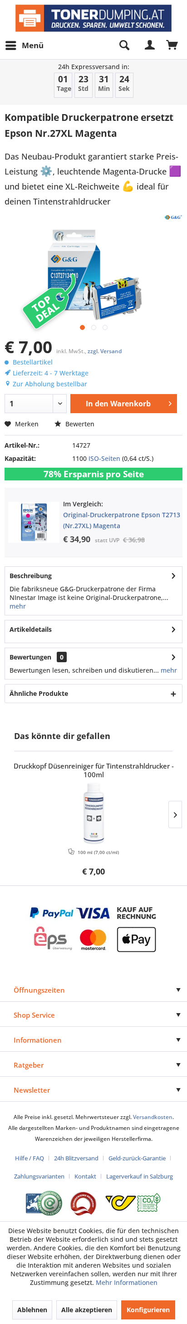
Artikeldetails (31, 629)
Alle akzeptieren (86, 1309)
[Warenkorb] (172, 45)
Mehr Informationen (126, 1282)
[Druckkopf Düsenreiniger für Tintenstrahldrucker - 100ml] (93, 813)
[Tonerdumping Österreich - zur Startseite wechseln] (93, 18)
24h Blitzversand (76, 1158)
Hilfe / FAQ (29, 1158)
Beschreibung (31, 575)
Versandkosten (152, 1117)
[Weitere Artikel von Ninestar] (172, 217)
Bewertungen (30, 657)
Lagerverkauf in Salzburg (139, 1176)
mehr (18, 606)
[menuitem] (24, 45)
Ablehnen (32, 1309)
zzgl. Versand (105, 351)
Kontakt (85, 1176)
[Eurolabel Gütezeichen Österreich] (44, 1203)
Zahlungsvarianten (39, 1176)
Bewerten (79, 424)
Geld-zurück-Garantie (137, 1158)
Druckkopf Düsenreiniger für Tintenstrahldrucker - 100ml (94, 770)
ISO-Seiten (104, 458)
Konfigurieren (148, 1309)
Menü (33, 45)
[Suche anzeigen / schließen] (124, 45)
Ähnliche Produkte (39, 693)
